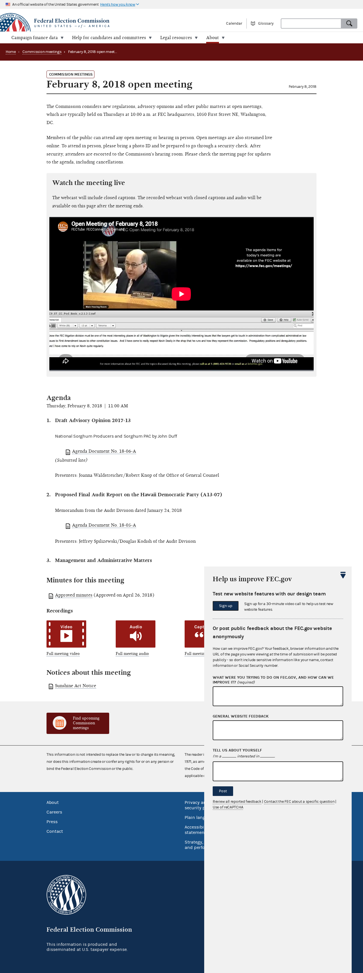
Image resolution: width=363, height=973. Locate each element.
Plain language (200, 817)
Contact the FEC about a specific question (299, 801)
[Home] (91, 23)
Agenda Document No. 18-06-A (104, 451)
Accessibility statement (197, 830)
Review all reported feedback (237, 801)
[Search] (349, 23)
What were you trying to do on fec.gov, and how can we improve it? (273, 680)
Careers (54, 812)
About (53, 802)
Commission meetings (41, 52)
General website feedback (241, 716)
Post (223, 791)
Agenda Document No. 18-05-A (104, 525)
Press (52, 821)
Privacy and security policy (200, 805)
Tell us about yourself (237, 750)
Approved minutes (73, 595)
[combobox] (311, 23)
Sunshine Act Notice (75, 685)
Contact (55, 831)
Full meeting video (63, 653)
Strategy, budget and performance (203, 845)
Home (11, 52)
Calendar (234, 23)
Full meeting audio (132, 653)
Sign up (225, 606)
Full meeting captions (204, 653)
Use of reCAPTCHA (228, 807)
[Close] (343, 575)
